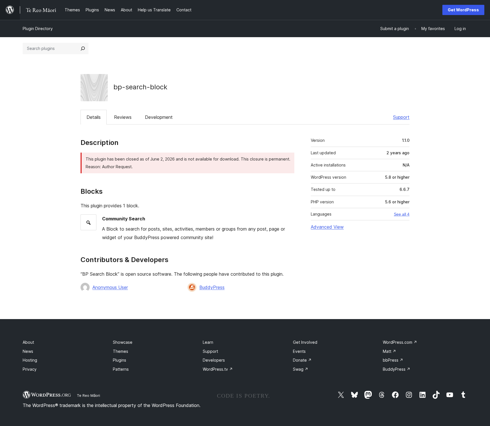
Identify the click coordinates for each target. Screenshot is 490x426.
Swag (300, 369)
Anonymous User (110, 287)
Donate (302, 360)
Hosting (30, 360)
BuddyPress (212, 287)
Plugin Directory (38, 28)
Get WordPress (463, 9)
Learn (208, 342)
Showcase (122, 342)
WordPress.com (400, 342)
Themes (120, 351)
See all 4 (401, 214)
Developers (214, 360)
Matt (389, 351)
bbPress (393, 360)
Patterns (121, 369)
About (28, 342)
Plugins (119, 360)
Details (93, 117)
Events (299, 351)
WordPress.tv (218, 369)
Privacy (30, 369)
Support (401, 117)
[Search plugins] (82, 48)
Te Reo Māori (88, 395)
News (28, 351)
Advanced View (327, 227)
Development (159, 117)
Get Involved (305, 342)
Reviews (123, 117)
